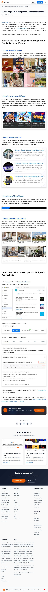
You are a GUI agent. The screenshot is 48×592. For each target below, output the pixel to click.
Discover (36, 515)
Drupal (15, 511)
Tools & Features (38, 488)
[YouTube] (44, 589)
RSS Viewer (36, 518)
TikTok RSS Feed (5, 497)
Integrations (5, 566)
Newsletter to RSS (37, 497)
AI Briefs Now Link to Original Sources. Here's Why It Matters (24, 558)
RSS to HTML (16, 490)
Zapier (3, 571)
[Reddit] (27, 424)
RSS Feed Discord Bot (6, 548)
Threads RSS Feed (5, 500)
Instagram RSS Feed (6, 495)
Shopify (15, 502)
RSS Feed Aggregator (38, 502)
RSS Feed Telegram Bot (6, 546)
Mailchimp (4, 569)
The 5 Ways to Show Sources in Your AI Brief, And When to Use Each (24, 555)
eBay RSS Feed (5, 516)
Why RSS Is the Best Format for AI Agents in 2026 (24, 565)
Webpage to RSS (5, 490)
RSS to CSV (36, 507)
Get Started (38, 410)
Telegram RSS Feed (6, 511)
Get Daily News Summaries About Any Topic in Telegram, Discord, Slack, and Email (24, 542)
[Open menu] (45, 2)
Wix (15, 516)
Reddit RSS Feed (5, 507)
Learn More (31, 480)
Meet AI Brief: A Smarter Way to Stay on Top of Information (24, 567)
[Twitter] (17, 424)
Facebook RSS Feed (6, 514)
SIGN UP (40, 2)
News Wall (16, 493)
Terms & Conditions (32, 589)
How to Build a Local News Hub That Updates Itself (24, 546)
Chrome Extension (38, 525)
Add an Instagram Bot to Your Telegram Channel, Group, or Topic (24, 572)
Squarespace (17, 504)
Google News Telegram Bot (7, 544)
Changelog (36, 532)
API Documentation (38, 529)
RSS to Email (36, 495)
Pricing (35, 513)
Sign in (33, 2)
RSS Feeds (4, 488)
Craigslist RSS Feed (6, 502)
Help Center (36, 534)
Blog (2, 6)
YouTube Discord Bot (6, 553)
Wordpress (16, 509)
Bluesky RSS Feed (5, 518)
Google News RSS (5, 493)
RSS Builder (36, 490)
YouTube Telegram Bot (6, 542)
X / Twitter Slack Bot (6, 555)
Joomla (3, 576)
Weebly (15, 507)
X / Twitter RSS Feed (6, 504)
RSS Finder (36, 520)
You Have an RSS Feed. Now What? (21, 562)
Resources (37, 511)
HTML (15, 514)
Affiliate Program (37, 527)
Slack (3, 573)
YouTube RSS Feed (6, 509)
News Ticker (16, 495)
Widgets (16, 488)
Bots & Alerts (36, 493)
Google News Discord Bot (7, 560)
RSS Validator (37, 522)
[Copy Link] (31, 424)
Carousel (16, 497)
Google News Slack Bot (6, 558)
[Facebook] (24, 424)
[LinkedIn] (20, 424)
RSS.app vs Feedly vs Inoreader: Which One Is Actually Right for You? (24, 560)
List (14, 500)
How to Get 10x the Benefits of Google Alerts (23, 553)
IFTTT (3, 578)
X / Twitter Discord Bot (6, 551)
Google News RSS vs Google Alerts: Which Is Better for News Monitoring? (24, 551)
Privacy (39, 589)
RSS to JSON (36, 504)
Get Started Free (18, 480)
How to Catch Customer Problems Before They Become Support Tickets (24, 548)
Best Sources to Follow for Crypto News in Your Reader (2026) (24, 544)
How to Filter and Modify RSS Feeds (21, 569)
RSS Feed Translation (38, 500)
